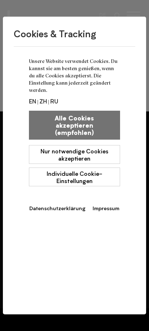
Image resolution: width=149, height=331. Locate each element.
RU (54, 101)
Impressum (106, 208)
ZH (43, 101)
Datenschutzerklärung (57, 208)
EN (32, 101)
